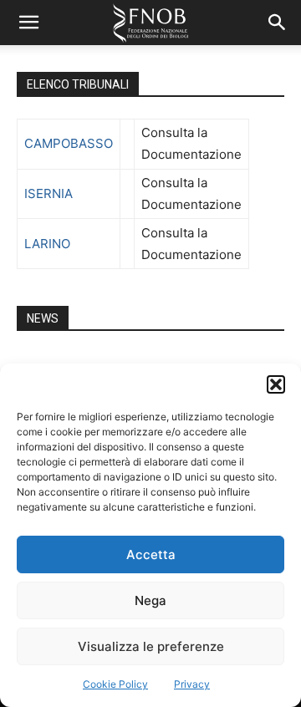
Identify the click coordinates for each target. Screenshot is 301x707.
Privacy (192, 684)
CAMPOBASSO (68, 143)
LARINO (47, 244)
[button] (276, 384)
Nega (150, 600)
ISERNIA (48, 193)
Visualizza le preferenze (151, 646)
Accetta (151, 554)
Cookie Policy (115, 684)
